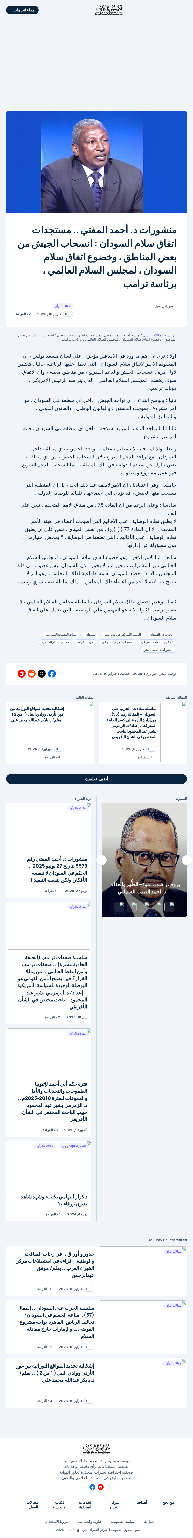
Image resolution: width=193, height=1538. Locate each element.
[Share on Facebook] (52, 674)
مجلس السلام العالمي (55, 642)
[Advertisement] (96, 65)
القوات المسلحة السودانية (62, 634)
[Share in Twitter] (42, 674)
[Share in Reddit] (32, 674)
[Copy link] (22, 674)
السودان (91, 634)
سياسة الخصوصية (122, 1522)
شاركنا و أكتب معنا (89, 1522)
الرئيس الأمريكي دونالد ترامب (123, 634)
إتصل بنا (149, 1522)
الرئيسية (170, 335)
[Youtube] (100, 1487)
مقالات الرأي (62, 306)
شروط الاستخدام (56, 1522)
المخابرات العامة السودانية (157, 642)
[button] (184, 10)
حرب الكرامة (85, 642)
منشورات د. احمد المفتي (158, 649)
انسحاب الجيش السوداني (117, 642)
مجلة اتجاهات (24, 10)
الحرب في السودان (161, 634)
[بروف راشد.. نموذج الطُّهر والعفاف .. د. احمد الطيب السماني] (144, 860)
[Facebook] (92, 1487)
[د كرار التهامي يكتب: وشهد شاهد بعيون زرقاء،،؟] (48, 1165)
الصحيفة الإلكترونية (74, 1146)
